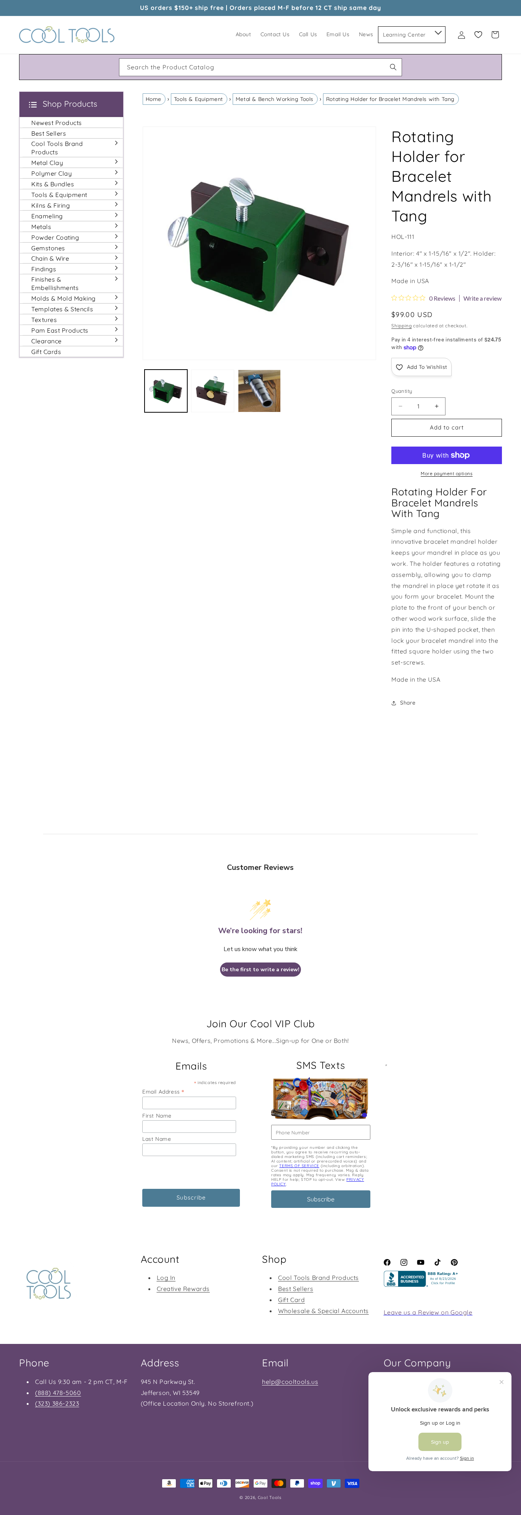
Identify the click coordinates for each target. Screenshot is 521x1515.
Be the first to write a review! (260, 969)
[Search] (393, 67)
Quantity (401, 391)
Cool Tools (269, 1497)
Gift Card (291, 1300)
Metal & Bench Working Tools (275, 99)
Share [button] (407, 702)
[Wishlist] (478, 34)
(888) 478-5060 (58, 1392)
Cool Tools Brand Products (318, 1277)
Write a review (482, 298)
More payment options (447, 473)
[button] (437, 31)
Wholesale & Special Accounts (323, 1311)
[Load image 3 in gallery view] (259, 391)
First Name (157, 1115)
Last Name (156, 1138)
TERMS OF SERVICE (299, 1165)
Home (153, 99)
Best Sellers (295, 1288)
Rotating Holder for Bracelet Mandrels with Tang (390, 99)
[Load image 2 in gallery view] (212, 391)
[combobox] (260, 67)
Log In (166, 1277)
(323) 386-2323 (57, 1403)
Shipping (401, 325)
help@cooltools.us (290, 1381)
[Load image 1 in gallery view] (166, 391)
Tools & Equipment (198, 99)
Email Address (163, 1091)
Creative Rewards (183, 1288)
